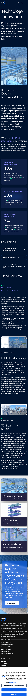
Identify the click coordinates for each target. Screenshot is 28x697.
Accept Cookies (14, 694)
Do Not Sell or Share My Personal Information (14, 685)
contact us (11, 603)
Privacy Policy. (12, 682)
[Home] (3, 3)
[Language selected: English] (22, 2)
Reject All (14, 690)
